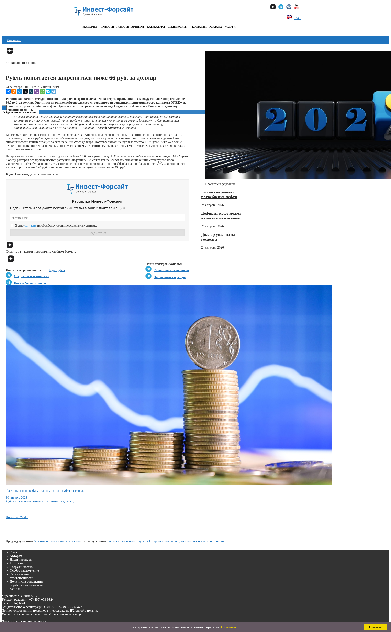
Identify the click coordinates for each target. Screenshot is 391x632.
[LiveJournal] (31, 91)
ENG (297, 18)
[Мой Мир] (19, 91)
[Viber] (36, 91)
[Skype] (48, 91)
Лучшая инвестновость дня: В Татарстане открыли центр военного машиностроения (165, 541)
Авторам (16, 556)
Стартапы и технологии (171, 270)
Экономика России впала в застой (56, 541)
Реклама (215, 26)
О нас (14, 552)
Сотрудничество (21, 567)
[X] (25, 91)
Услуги (230, 26)
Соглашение (228, 627)
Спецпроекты (177, 26)
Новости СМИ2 (17, 517)
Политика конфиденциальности (24, 621)
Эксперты (89, 26)
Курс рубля (57, 270)
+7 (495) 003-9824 (41, 599)
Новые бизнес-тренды (170, 277)
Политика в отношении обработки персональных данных (27, 585)
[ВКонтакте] (8, 91)
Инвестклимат (14, 40)
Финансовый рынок (21, 62)
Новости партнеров (130, 26)
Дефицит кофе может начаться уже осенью (221, 215)
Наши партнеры (21, 559)
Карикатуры (156, 26)
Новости (107, 26)
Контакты (199, 26)
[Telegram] (53, 91)
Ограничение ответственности (21, 576)
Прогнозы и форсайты (220, 184)
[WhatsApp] (42, 91)
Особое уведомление (24, 570)
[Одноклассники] (13, 91)
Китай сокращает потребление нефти (219, 194)
